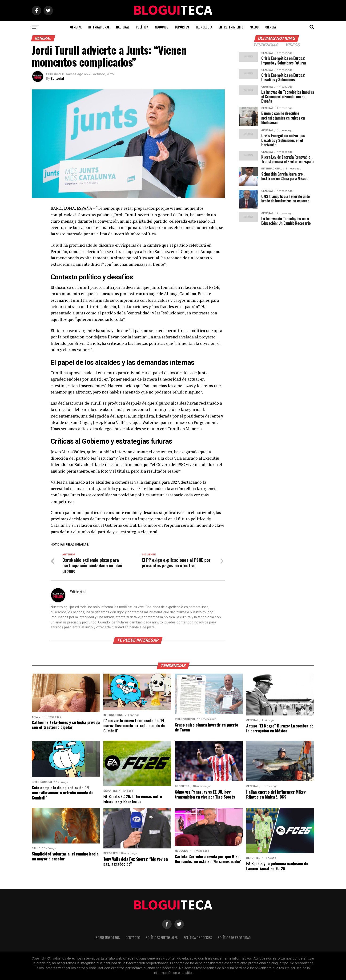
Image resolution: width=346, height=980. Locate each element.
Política (142, 26)
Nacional (122, 26)
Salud (254, 26)
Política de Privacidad (234, 937)
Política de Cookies (197, 937)
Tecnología (203, 26)
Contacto (132, 937)
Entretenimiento (231, 26)
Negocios (161, 26)
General (76, 26)
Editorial (57, 78)
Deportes (182, 26)
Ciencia (270, 26)
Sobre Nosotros (108, 937)
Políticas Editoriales (162, 937)
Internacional (98, 26)
